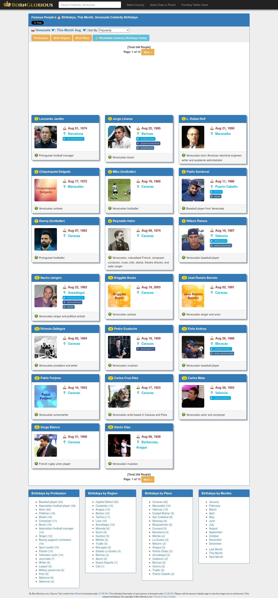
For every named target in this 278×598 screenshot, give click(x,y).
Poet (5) (44, 574)
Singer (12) (45, 536)
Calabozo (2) (160, 558)
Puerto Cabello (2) (163, 574)
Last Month (216, 549)
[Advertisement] (139, 86)
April (211, 513)
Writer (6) (44, 562)
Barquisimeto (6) (162, 524)
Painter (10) (46, 551)
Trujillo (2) (158, 570)
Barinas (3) (102, 555)
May (211, 517)
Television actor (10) (51, 555)
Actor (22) (45, 509)
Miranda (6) (103, 528)
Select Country (135, 5)
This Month (216, 553)
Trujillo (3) (102, 543)
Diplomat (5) (46, 577)
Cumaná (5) (159, 528)
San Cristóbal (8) (162, 517)
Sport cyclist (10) (49, 547)
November (215, 540)
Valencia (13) (160, 509)
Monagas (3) (103, 547)
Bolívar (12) (103, 513)
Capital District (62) (107, 502)
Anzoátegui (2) (161, 555)
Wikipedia (79, 593)
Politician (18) (47, 513)
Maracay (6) (159, 521)
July (211, 524)
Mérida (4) (102, 540)
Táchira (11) (103, 517)
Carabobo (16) (104, 505)
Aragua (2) (158, 547)
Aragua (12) (103, 509)
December (215, 543)
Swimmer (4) (46, 581)
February (214, 505)
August (213, 528)
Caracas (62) (160, 502)
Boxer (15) (45, 524)
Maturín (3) (159, 543)
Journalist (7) (47, 558)
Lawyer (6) (45, 566)
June (212, 521)
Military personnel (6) (51, 570)
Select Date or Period (162, 5)
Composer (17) (48, 521)
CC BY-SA (103, 593)
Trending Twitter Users (194, 5)
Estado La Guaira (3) (108, 551)
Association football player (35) (57, 505)
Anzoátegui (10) (105, 524)
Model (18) (45, 517)
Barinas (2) (159, 562)
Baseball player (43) (51, 502)
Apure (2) (101, 558)
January (214, 502)
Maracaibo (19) (161, 505)
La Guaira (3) (160, 540)
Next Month (216, 557)
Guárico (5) (102, 536)
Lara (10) (101, 521)
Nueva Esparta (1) (107, 562)
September (215, 532)
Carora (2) (158, 566)
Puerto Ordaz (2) (162, 551)
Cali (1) (100, 566)
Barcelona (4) (160, 532)
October (214, 536)
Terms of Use (160, 596)
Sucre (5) (101, 532)
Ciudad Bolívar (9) (163, 513)
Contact (171, 596)
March (213, 509)
